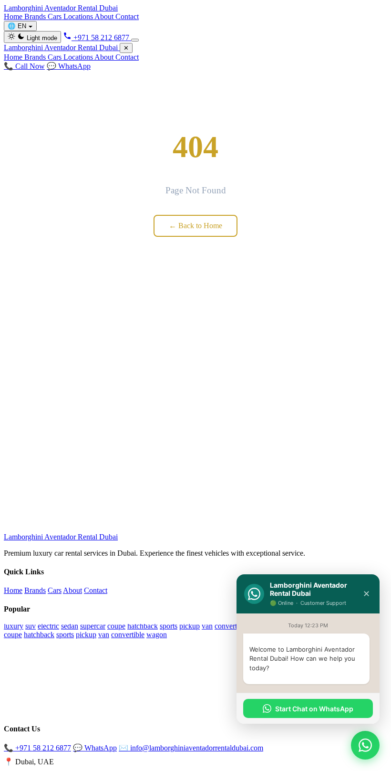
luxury (13, 626)
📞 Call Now (24, 66)
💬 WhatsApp (69, 66)
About (104, 16)
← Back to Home (195, 226)
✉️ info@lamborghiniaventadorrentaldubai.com (191, 748)
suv (30, 626)
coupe (116, 626)
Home (14, 16)
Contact (127, 16)
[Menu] (135, 40)
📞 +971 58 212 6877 (37, 748)
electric (48, 626)
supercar (92, 626)
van (207, 626)
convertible (231, 626)
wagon (156, 634)
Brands (36, 16)
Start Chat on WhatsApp (314, 709)
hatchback (142, 626)
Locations (78, 16)
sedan (69, 626)
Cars (55, 16)
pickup (189, 626)
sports (168, 626)
